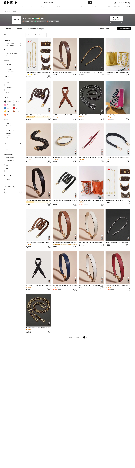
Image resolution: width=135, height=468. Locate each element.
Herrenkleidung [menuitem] (85, 7)
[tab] (8, 29)
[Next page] (86, 337)
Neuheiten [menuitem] (17, 7)
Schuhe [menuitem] (110, 7)
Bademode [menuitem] (49, 7)
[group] (12, 43)
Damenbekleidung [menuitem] (39, 7)
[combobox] (36, 35)
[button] (126, 2)
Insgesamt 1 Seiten (74, 337)
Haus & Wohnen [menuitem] (96, 7)
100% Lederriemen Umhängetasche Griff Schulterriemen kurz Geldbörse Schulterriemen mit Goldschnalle (118, 157)
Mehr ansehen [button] (11, 138)
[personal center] (115, 2)
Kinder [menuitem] (104, 7)
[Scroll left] (127, 7)
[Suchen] (90, 2)
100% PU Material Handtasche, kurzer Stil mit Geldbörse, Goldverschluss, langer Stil (38, 115)
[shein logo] (10, 2)
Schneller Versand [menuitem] (27, 7)
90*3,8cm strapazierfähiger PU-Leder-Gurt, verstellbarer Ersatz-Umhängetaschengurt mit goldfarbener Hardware (65, 115)
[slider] (5, 192)
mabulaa (26, 18)
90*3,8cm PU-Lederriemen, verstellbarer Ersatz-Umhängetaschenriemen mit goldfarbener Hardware (38, 285)
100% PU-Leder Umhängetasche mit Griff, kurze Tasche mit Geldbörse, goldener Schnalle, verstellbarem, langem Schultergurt (65, 157)
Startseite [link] (7, 11)
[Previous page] (82, 337)
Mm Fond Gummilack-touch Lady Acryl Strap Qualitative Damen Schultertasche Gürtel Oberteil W (38, 157)
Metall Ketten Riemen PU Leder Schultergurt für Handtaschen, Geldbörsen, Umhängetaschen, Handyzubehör (38, 328)
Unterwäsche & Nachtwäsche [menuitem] (71, 7)
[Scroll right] (129, 7)
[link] (118, 2)
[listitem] (28, 21)
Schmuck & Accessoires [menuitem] (120, 7)
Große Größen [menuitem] (57, 7)
